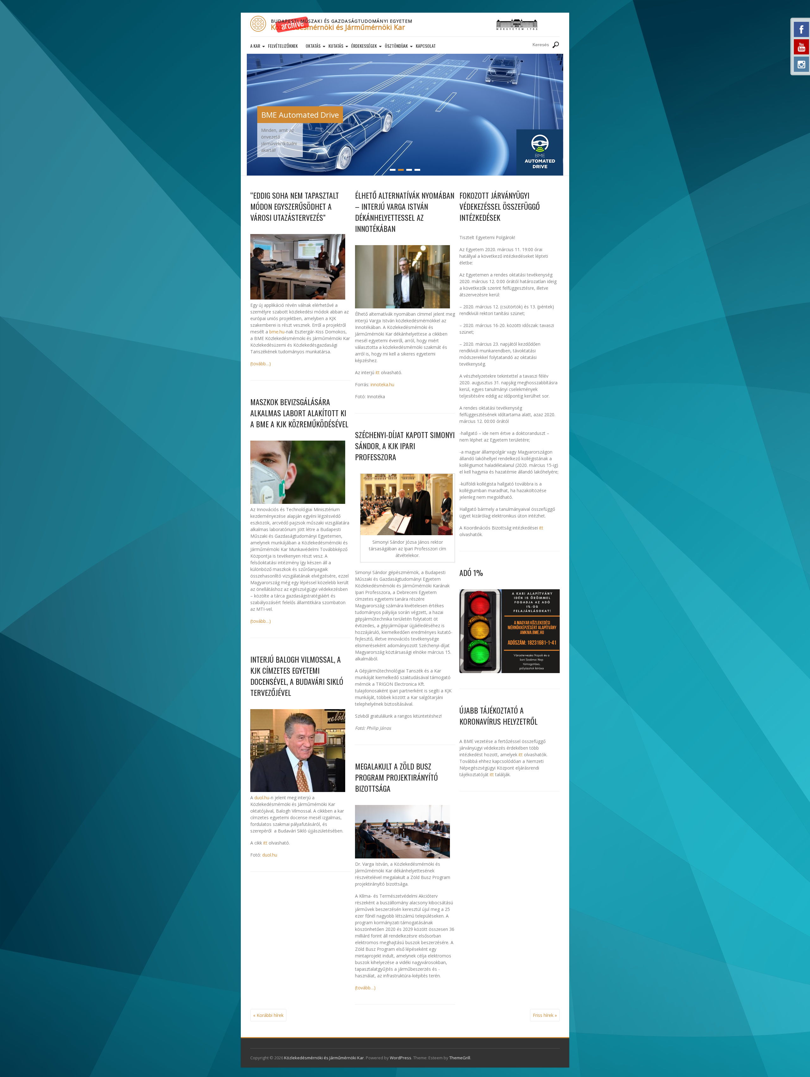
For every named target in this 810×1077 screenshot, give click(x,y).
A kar (255, 45)
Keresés (556, 45)
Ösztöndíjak (396, 45)
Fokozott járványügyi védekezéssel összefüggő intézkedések (499, 206)
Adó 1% (471, 572)
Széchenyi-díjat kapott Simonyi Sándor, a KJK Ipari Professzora (405, 445)
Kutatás (335, 45)
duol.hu (261, 798)
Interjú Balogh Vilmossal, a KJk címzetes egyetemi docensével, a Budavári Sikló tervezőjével (296, 675)
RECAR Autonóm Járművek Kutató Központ (336, 114)
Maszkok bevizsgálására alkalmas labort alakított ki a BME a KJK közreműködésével (299, 413)
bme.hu (276, 332)
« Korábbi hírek (268, 1015)
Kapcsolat (426, 45)
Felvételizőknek (283, 45)
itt (265, 843)
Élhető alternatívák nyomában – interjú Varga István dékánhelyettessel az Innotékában (404, 211)
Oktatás (313, 45)
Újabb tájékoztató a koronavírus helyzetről (498, 715)
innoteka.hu (382, 384)
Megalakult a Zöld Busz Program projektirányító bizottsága (396, 777)
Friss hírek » (545, 1015)
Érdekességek (364, 45)
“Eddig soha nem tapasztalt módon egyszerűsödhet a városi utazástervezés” (294, 206)
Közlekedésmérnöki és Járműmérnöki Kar (338, 27)
